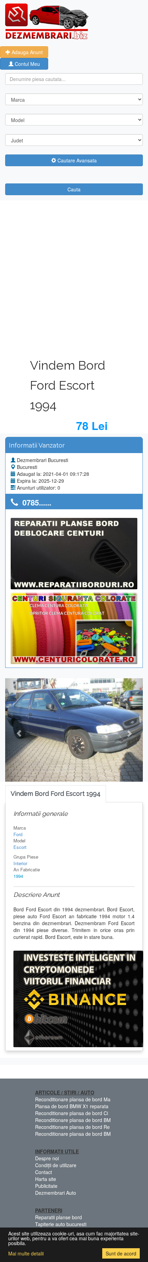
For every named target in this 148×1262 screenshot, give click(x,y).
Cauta (74, 189)
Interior (20, 863)
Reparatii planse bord (58, 1217)
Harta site (45, 1178)
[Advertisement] (74, 278)
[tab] (55, 794)
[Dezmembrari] (47, 20)
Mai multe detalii (26, 1253)
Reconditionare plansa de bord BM (73, 1119)
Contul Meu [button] (26, 63)
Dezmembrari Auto (55, 1192)
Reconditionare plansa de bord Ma (72, 1099)
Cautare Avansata (76, 160)
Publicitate (46, 1185)
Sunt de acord (121, 1253)
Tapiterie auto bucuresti (60, 1224)
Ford (17, 834)
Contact (43, 1172)
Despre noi (47, 1158)
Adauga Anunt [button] (26, 52)
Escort (20, 847)
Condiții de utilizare (55, 1165)
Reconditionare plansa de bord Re (72, 1126)
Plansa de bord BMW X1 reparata (71, 1106)
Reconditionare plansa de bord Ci (71, 1113)
